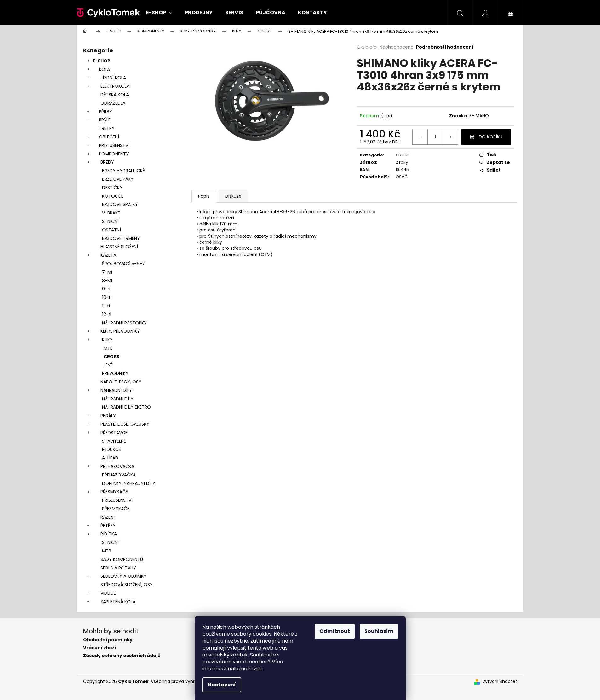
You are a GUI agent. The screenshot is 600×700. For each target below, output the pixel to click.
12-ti (106, 314)
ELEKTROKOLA (114, 86)
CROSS (111, 356)
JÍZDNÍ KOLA (113, 77)
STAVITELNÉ (114, 441)
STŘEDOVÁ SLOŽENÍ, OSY (126, 584)
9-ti (106, 289)
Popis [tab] (203, 196)
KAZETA (108, 255)
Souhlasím (378, 631)
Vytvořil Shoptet (499, 682)
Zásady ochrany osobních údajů (122, 655)
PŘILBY (105, 111)
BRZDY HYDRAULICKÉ (123, 170)
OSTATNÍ (111, 230)
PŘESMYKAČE (114, 491)
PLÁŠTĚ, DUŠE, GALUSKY (124, 424)
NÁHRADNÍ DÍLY (116, 390)
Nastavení (222, 684)
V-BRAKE (111, 213)
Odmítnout (334, 631)
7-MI (107, 272)
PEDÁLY (108, 415)
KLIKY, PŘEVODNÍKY (120, 331)
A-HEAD (110, 458)
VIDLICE (108, 593)
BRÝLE (105, 120)
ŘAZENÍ (107, 517)
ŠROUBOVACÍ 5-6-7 (123, 263)
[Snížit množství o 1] (420, 136)
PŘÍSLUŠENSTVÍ (114, 145)
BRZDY (107, 162)
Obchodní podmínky (108, 640)
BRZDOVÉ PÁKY (118, 179)
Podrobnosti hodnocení (444, 47)
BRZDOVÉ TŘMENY (121, 238)
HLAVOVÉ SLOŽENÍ (119, 246)
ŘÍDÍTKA (108, 534)
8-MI (107, 280)
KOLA (104, 69)
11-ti (106, 306)
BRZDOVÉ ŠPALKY (120, 204)
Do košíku (490, 137)
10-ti (106, 297)
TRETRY (107, 128)
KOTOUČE (112, 196)
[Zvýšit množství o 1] (450, 136)
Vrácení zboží (99, 647)
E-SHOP (101, 61)
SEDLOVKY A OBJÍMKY (123, 576)
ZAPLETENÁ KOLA (117, 601)
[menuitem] (159, 12)
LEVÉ (108, 365)
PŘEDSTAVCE (114, 432)
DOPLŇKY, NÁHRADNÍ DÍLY (128, 483)
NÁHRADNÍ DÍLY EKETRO (126, 407)
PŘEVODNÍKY (115, 373)
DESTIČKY (112, 187)
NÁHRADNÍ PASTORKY (124, 323)
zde (258, 668)
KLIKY (107, 339)
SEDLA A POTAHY (118, 568)
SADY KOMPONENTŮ (121, 559)
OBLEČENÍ (109, 137)
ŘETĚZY (108, 525)
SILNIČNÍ (110, 221)
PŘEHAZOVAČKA (117, 466)
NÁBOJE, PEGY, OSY (120, 382)
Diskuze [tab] (233, 196)
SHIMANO (479, 116)
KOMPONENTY (114, 154)
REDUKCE (111, 449)
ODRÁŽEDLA (112, 103)
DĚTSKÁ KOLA (114, 94)
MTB (108, 348)
